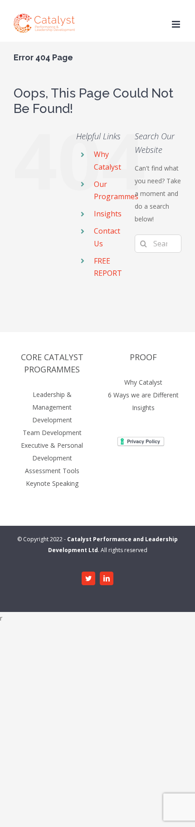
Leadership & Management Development (52, 407)
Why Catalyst (143, 382)
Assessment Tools (52, 470)
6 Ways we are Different (143, 395)
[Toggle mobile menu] (176, 24)
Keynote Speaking (52, 483)
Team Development (52, 432)
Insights (108, 214)
